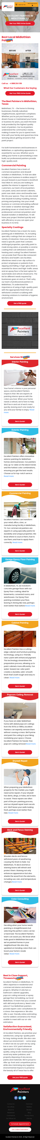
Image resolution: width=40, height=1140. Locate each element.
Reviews (29, 1109)
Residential (10, 1112)
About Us (11, 1109)
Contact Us (10, 1104)
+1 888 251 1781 (16, 83)
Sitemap (29, 1118)
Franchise (29, 1104)
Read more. (9, 476)
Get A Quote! (20, 421)
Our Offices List (11, 1118)
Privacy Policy (29, 1115)
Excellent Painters (11, 1137)
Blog (29, 1112)
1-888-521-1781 (21, 4)
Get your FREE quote (20, 1077)
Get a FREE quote (20, 303)
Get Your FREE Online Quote (20, 23)
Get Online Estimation (20, 1129)
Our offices (10, 1107)
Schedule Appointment (20, 1124)
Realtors (29, 1107)
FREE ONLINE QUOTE (32, 3)
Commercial (11, 1115)
